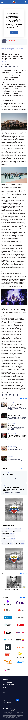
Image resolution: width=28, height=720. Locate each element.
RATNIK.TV (3, 48)
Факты (5, 687)
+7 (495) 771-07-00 (8, 700)
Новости (8, 48)
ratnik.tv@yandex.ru (7, 702)
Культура (5, 690)
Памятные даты (7, 682)
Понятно (14, 33)
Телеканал (6, 695)
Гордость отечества (9, 685)
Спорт (4, 692)
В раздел (22, 468)
